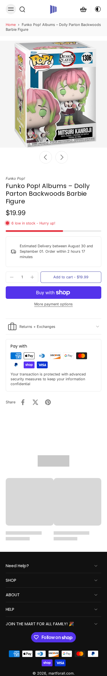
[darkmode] (96, 9)
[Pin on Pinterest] (48, 402)
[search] (22, 9)
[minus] (11, 277)
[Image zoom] (53, 94)
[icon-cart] (83, 9)
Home (11, 25)
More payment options (53, 304)
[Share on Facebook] (23, 402)
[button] (71, 277)
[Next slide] (61, 157)
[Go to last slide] (45, 157)
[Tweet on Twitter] (35, 402)
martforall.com (61, 673)
